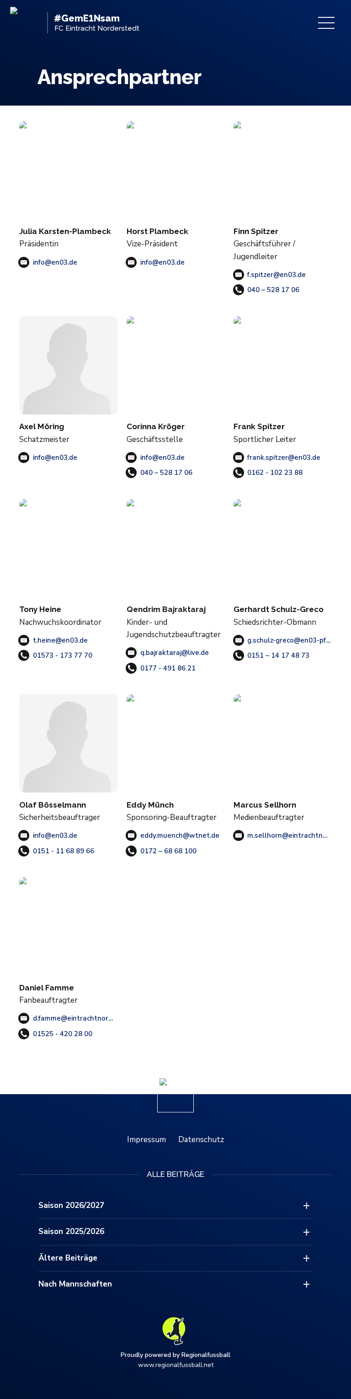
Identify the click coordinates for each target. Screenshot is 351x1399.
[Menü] (326, 23)
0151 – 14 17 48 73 (278, 655)
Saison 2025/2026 (71, 1231)
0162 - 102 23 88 (275, 472)
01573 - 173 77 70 (62, 655)
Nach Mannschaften (75, 1284)
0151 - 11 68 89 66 (63, 851)
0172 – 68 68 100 (168, 851)
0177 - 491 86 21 (168, 668)
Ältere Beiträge (67, 1258)
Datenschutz (201, 1139)
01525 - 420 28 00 (62, 1033)
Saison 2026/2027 (71, 1205)
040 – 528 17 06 (273, 289)
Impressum (146, 1139)
